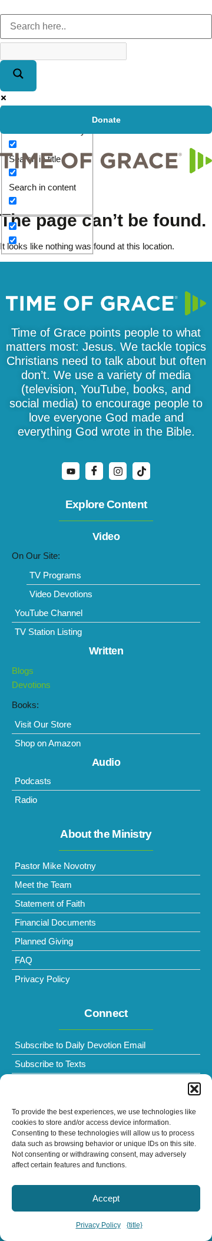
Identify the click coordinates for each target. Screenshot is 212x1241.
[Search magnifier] (18, 75)
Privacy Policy (98, 1225)
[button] (194, 1089)
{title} (135, 1225)
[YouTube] (71, 471)
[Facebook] (94, 471)
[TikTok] (141, 471)
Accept (106, 1198)
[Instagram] (118, 471)
